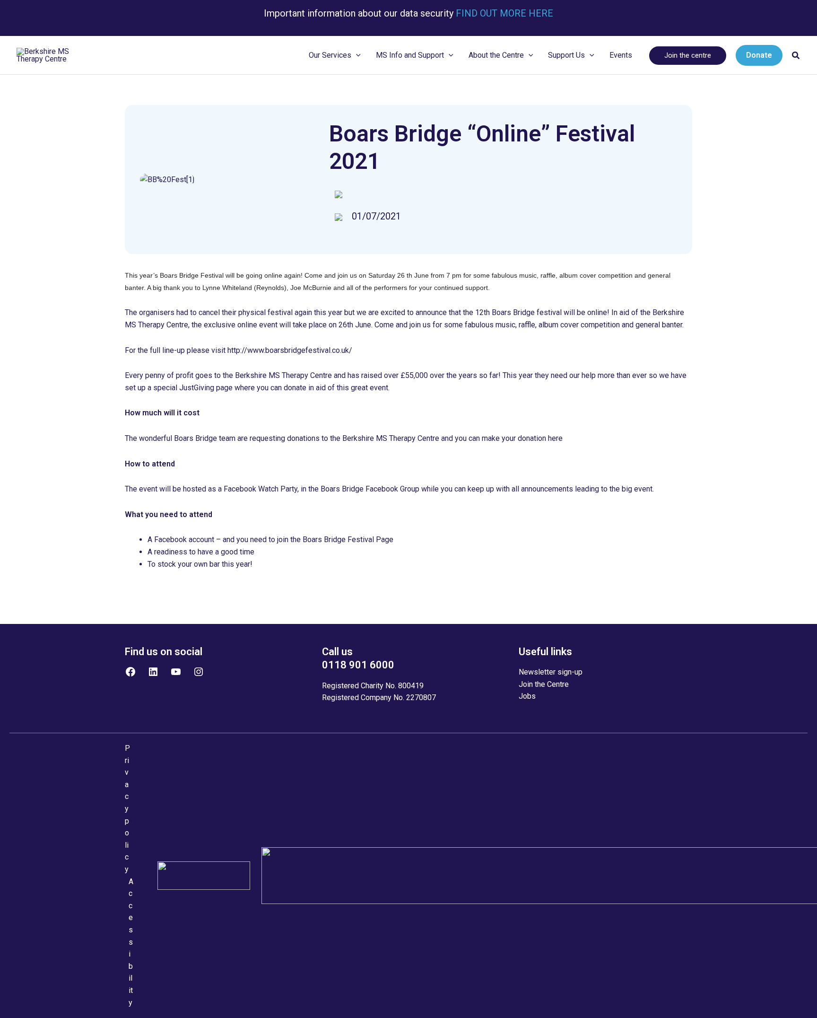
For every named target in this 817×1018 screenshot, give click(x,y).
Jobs (527, 696)
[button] (356, 55)
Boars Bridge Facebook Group (370, 488)
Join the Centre (544, 684)
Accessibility (131, 942)
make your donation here (522, 438)
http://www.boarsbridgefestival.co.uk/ (289, 350)
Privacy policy (127, 809)
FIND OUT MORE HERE (503, 13)
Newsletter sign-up (550, 671)
